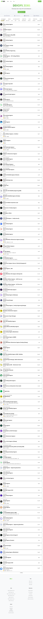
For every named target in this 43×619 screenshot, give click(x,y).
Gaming (34, 20)
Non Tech (7, 20)
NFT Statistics (31, 592)
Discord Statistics (30, 597)
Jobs (8, 1)
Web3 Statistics (30, 590)
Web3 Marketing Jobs (11, 595)
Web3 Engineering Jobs (11, 590)
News (11, 1)
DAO (19, 20)
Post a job (39, 1)
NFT (12, 20)
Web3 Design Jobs (11, 592)
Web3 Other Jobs (11, 600)
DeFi (15, 20)
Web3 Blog (30, 584)
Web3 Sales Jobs (11, 597)
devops (2, 20)
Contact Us (11, 606)
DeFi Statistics (31, 595)
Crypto (29, 20)
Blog (14, 1)
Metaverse (24, 20)
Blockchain (39, 20)
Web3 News (30, 582)
